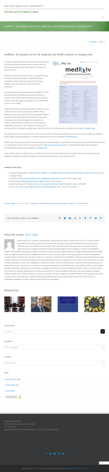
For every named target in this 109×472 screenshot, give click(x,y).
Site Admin (10, 391)
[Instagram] (59, 453)
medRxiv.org (89, 128)
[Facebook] (46, 453)
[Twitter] (50, 453)
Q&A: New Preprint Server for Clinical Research (38, 187)
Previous (93, 42)
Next (101, 42)
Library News (56, 203)
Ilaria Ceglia (11, 203)
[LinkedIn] (63, 453)
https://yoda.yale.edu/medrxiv (55, 145)
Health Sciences (45, 203)
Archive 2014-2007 (13, 379)
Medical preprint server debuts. (33, 181)
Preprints (71, 203)
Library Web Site (12, 385)
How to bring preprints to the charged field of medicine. (40, 178)
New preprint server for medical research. (56, 184)
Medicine (64, 203)
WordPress (72, 468)
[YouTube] (54, 453)
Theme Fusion (82, 468)
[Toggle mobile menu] (103, 16)
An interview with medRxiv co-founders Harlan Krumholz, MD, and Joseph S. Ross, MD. (60, 173)
